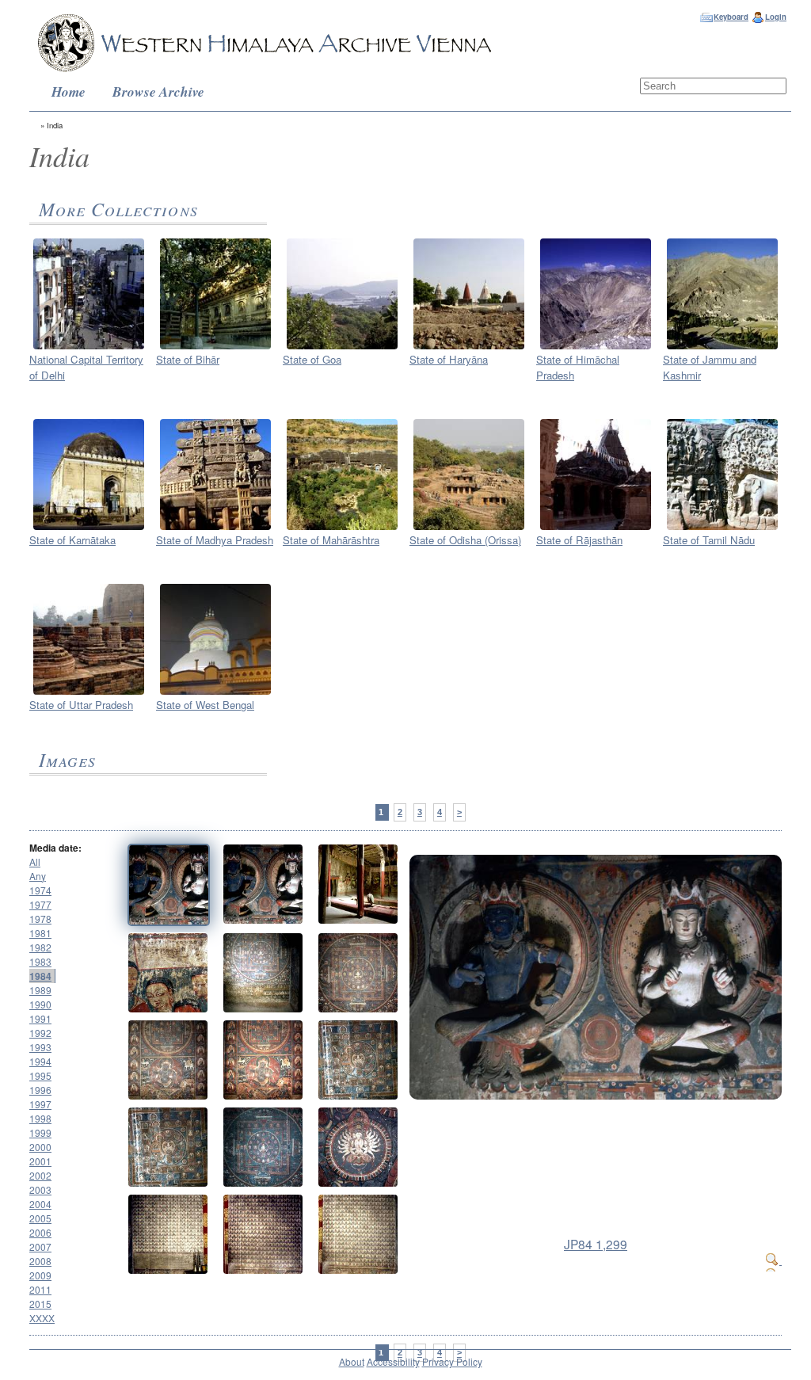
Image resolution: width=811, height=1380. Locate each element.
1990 (40, 1004)
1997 (40, 1104)
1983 (40, 961)
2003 (40, 1189)
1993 (40, 1047)
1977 (40, 904)
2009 (40, 1275)
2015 (40, 1303)
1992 (40, 1032)
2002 (40, 1175)
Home (68, 91)
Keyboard (731, 16)
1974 (40, 890)
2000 (40, 1146)
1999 (40, 1132)
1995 (40, 1075)
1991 (40, 1018)
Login (775, 16)
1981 (40, 933)
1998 (40, 1118)
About (351, 1361)
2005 (40, 1218)
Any (37, 876)
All (34, 861)
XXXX (42, 1318)
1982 (40, 947)
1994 (40, 1061)
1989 (40, 990)
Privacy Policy (452, 1361)
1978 (40, 918)
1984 (40, 976)
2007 (40, 1246)
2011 (40, 1289)
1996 (40, 1089)
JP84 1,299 (595, 1243)
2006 (40, 1232)
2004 (40, 1203)
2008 (40, 1261)
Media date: (55, 848)
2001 (40, 1161)
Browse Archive (158, 91)
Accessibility (393, 1361)
